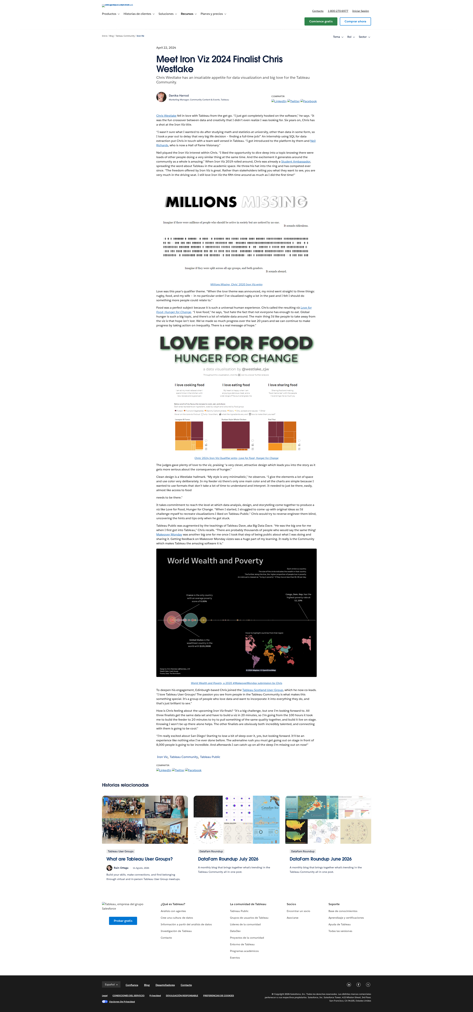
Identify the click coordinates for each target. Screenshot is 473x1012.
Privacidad (155, 995)
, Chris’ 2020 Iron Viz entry (236, 284)
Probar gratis (123, 921)
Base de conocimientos (343, 911)
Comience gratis (321, 21)
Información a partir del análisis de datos (186, 924)
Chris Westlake (166, 116)
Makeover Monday (169, 534)
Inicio (105, 36)
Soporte (334, 904)
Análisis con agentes (173, 911)
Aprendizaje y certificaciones (346, 917)
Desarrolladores (165, 985)
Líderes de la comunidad (245, 924)
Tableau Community (125, 36)
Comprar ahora (355, 21)
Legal (105, 995)
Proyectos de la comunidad (247, 937)
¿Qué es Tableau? (173, 904)
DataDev (235, 931)
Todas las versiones (340, 931)
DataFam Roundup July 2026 (228, 859)
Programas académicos (244, 951)
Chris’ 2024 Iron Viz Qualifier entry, (236, 458)
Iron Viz (140, 36)
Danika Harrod (179, 95)
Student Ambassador (295, 161)
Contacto (318, 11)
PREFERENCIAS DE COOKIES (218, 995)
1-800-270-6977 (338, 11)
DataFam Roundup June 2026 (321, 859)
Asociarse (292, 917)
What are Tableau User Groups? (139, 859)
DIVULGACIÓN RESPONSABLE (182, 995)
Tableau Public (210, 757)
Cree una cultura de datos (177, 917)
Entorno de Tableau (242, 944)
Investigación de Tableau (176, 931)
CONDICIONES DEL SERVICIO (129, 995)
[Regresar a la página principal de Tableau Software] (117, 4)
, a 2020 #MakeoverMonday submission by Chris (236, 683)
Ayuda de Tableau (340, 924)
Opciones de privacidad (122, 1001)
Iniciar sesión (360, 11)
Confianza (132, 985)
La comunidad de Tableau (248, 904)
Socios (291, 904)
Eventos (235, 957)
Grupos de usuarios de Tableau (249, 917)
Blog (111, 36)
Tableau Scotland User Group (262, 690)
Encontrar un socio (298, 911)
